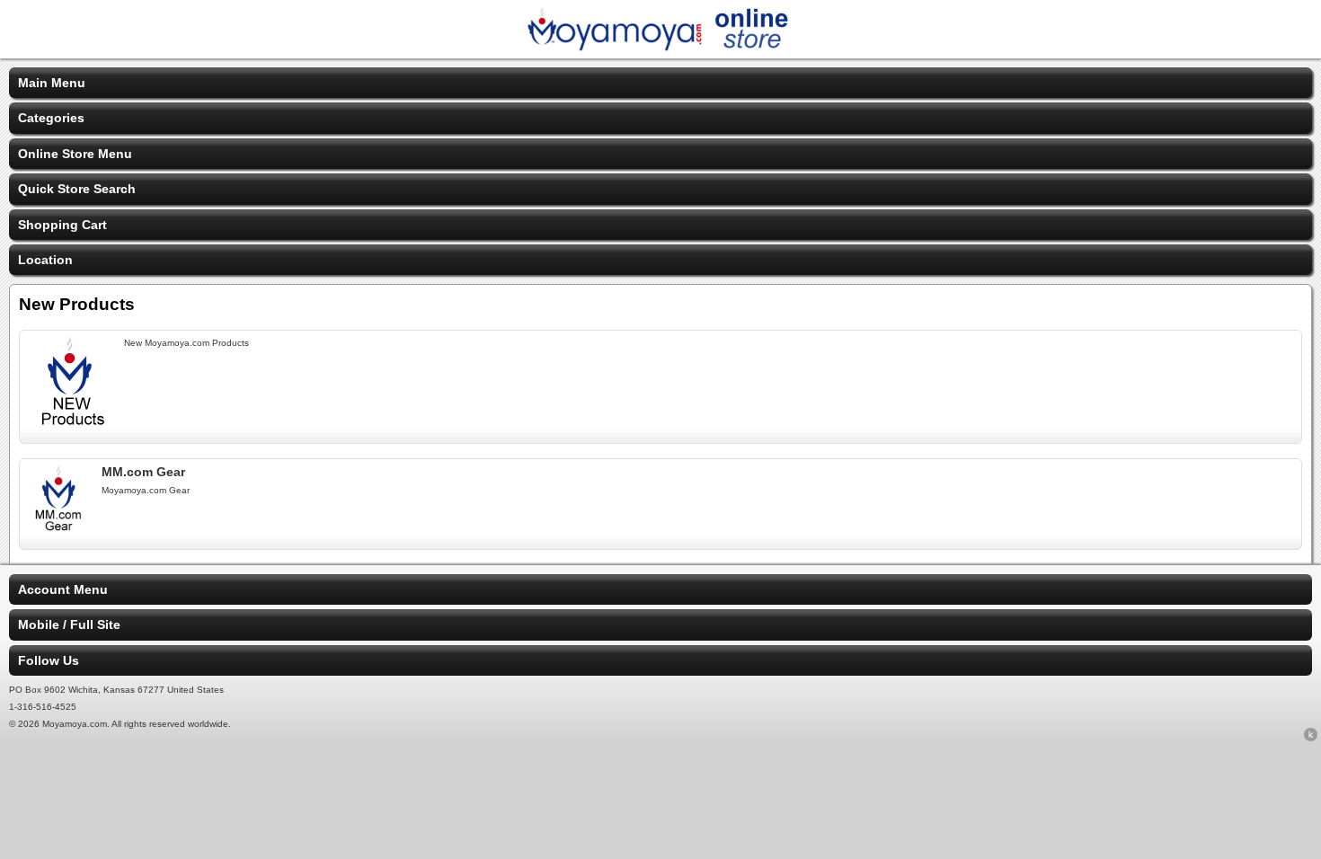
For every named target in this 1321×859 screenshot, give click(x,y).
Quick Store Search (77, 189)
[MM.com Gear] (59, 527)
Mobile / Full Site (69, 624)
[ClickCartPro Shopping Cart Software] (1310, 738)
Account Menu (63, 589)
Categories (51, 118)
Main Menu (51, 82)
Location (45, 259)
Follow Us (48, 660)
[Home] (660, 47)
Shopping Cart (62, 224)
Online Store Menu (75, 153)
